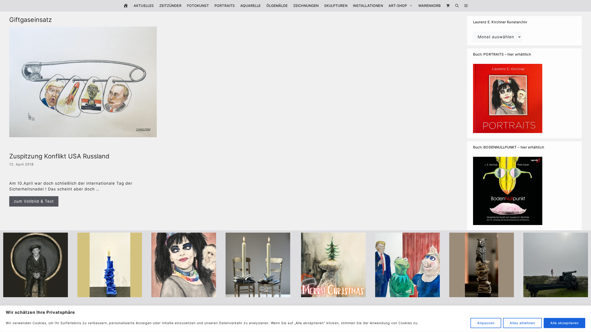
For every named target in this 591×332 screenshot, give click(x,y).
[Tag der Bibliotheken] (481, 294)
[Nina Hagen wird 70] (183, 294)
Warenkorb (429, 5)
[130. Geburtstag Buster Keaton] (35, 294)
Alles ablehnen (522, 323)
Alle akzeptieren (564, 323)
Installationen (368, 5)
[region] (295, 318)
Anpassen (486, 323)
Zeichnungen (306, 5)
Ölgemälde (277, 5)
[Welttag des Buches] (109, 294)
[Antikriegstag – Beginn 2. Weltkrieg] (555, 294)
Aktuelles (144, 5)
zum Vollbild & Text (34, 201)
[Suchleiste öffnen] (456, 6)
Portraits (224, 5)
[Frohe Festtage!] (333, 294)
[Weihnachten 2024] (258, 294)
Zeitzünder (170, 5)
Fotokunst (198, 5)
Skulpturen (335, 5)
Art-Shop (398, 5)
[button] (465, 6)
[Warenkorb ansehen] (447, 6)
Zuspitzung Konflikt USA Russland (59, 156)
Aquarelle (250, 5)
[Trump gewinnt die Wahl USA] (407, 294)
